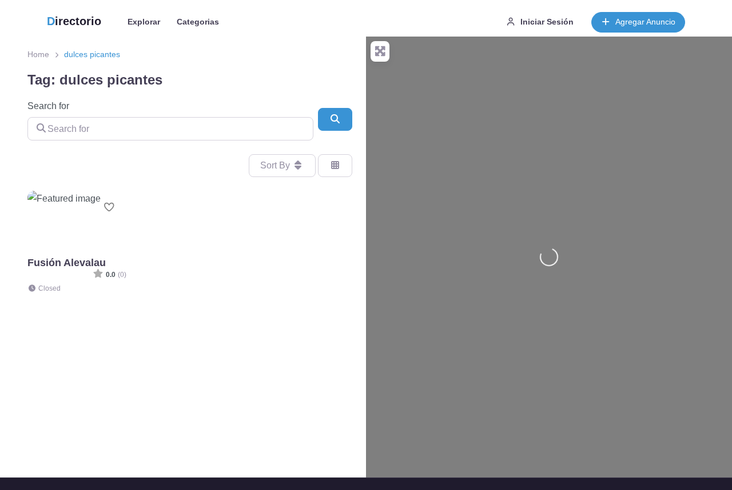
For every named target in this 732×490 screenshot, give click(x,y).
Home (38, 54)
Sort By (276, 165)
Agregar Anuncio (645, 21)
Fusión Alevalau (66, 262)
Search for (48, 106)
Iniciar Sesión (547, 21)
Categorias (198, 21)
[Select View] (335, 165)
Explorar (144, 21)
